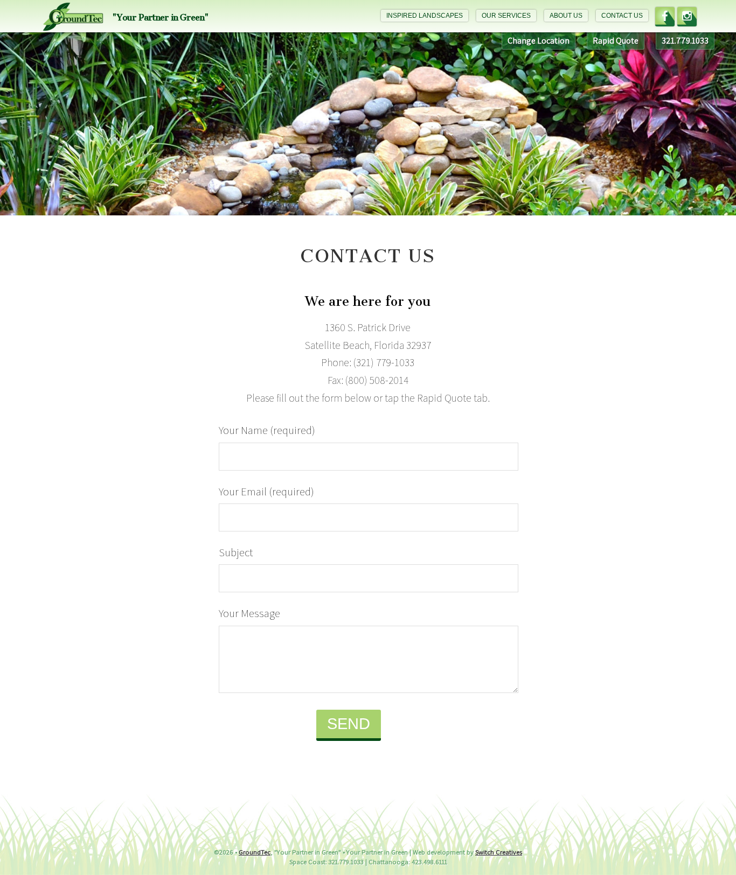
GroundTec (254, 852)
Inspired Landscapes (424, 15)
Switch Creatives (498, 852)
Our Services (506, 15)
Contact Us (622, 15)
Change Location (539, 40)
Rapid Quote (615, 40)
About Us (566, 15)
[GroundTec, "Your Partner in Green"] (73, 21)
